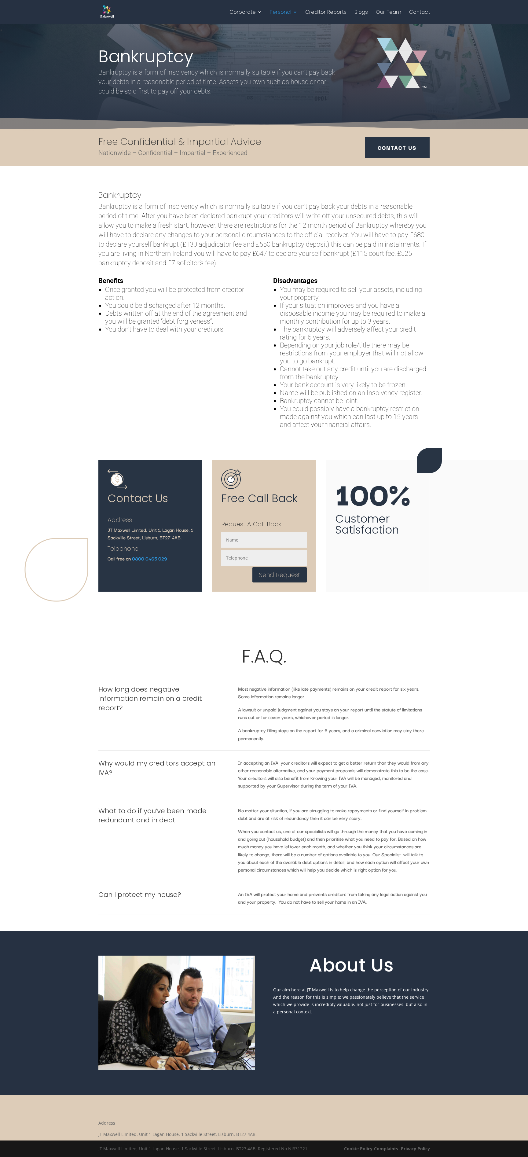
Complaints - (387, 1148)
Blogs (361, 13)
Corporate (242, 13)
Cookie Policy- (359, 1148)
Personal (280, 13)
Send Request (279, 575)
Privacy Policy (415, 1148)
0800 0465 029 (149, 558)
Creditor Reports (325, 13)
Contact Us (397, 147)
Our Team (388, 13)
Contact (419, 13)
